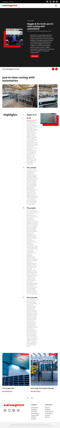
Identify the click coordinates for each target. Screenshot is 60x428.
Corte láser (34, 411)
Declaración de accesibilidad (14, 426)
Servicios (33, 419)
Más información (7, 391)
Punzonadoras (35, 413)
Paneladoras (34, 407)
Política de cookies (36, 426)
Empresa (47, 407)
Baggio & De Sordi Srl (32, 120)
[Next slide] (55, 92)
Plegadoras (34, 409)
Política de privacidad (26, 426)
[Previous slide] (5, 92)
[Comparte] (56, 69)
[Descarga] (53, 69)
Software (33, 417)
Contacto (47, 415)
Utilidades (48, 409)
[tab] (25, 107)
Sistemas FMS (35, 415)
